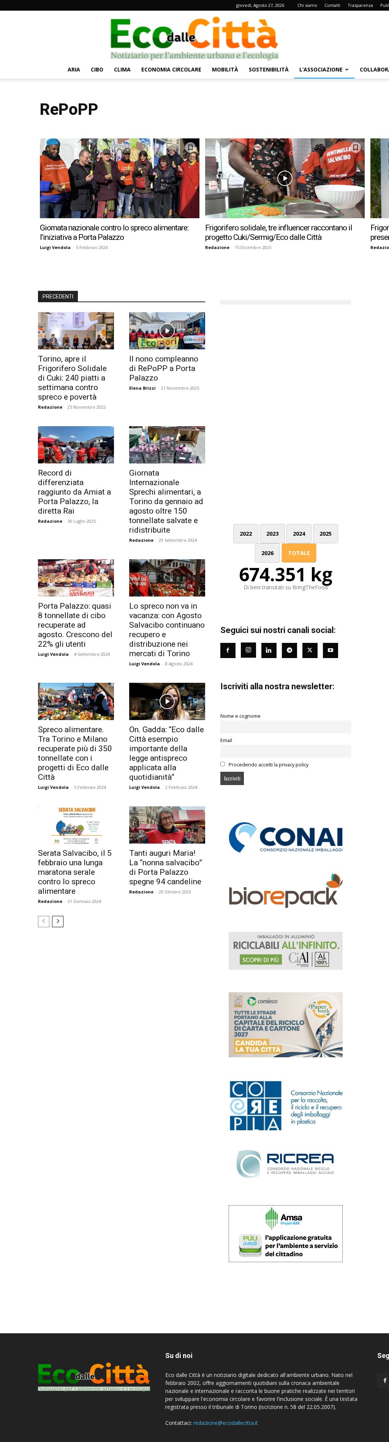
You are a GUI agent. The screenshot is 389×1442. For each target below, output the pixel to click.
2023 (272, 533)
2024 (299, 533)
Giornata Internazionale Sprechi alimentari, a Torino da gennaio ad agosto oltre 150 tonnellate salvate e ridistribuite (166, 501)
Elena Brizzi (142, 388)
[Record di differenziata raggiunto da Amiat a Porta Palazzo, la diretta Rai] (76, 444)
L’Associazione (321, 69)
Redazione (217, 247)
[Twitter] (310, 650)
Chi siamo (307, 5)
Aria (74, 69)
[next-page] (57, 921)
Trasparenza (360, 5)
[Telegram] (289, 650)
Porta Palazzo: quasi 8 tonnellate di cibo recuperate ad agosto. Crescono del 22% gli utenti (75, 625)
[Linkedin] (269, 650)
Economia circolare (171, 69)
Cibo (97, 69)
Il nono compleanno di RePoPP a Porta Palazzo (163, 368)
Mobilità (225, 69)
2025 (325, 533)
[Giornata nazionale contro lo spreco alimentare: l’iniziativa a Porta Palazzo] (119, 178)
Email (226, 740)
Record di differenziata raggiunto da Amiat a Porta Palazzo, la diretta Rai (74, 492)
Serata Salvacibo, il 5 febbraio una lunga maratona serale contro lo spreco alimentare (75, 872)
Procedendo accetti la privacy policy (268, 764)
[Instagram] (248, 650)
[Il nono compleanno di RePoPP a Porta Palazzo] (167, 330)
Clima (122, 69)
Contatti (332, 5)
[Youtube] (330, 650)
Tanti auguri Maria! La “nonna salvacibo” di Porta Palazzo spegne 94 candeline (165, 867)
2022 (246, 533)
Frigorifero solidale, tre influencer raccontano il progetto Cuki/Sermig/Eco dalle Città (278, 232)
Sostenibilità (269, 69)
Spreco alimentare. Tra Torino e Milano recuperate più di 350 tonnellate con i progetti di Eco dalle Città (75, 753)
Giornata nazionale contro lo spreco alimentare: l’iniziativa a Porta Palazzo (114, 232)
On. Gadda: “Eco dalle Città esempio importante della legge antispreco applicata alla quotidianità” (166, 753)
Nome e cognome (240, 716)
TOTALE (299, 553)
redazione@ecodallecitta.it (225, 1422)
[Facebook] (228, 650)
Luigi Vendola (55, 247)
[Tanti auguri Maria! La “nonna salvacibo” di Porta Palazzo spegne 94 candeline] (167, 825)
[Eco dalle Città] (194, 35)
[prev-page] (43, 921)
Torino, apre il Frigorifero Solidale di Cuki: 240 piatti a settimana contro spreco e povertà (72, 377)
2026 (267, 553)
